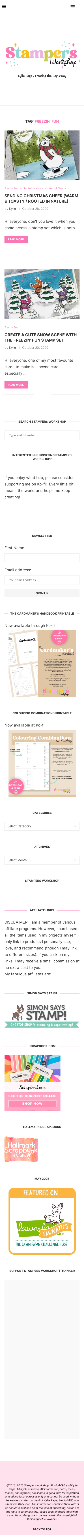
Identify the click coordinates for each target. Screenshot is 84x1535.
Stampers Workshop (42, 880)
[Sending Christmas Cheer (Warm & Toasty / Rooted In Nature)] (42, 155)
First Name (14, 548)
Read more (16, 239)
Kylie (12, 208)
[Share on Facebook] (40, 249)
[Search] (79, 6)
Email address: (17, 570)
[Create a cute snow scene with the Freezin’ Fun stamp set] (42, 294)
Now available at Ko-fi (24, 725)
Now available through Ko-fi (29, 625)
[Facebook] (59, 6)
